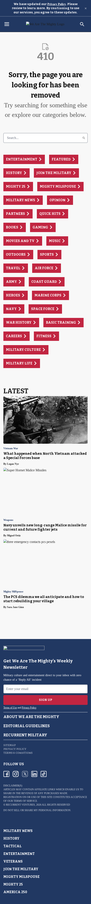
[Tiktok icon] (44, 774)
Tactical (12, 846)
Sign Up (45, 700)
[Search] (84, 138)
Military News (18, 831)
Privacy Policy (56, 4)
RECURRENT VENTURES (20, 804)
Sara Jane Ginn (15, 607)
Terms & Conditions (18, 752)
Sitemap (9, 745)
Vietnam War (10, 448)
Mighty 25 (13, 884)
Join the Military (20, 869)
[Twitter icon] (25, 774)
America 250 (15, 892)
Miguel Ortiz (14, 535)
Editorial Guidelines (26, 726)
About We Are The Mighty (31, 716)
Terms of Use (10, 707)
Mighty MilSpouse (13, 591)
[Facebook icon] (6, 774)
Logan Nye (13, 463)
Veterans (13, 861)
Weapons (8, 520)
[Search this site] (82, 24)
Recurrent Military (25, 735)
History (11, 838)
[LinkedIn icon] (34, 774)
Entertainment (19, 854)
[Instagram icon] (16, 774)
